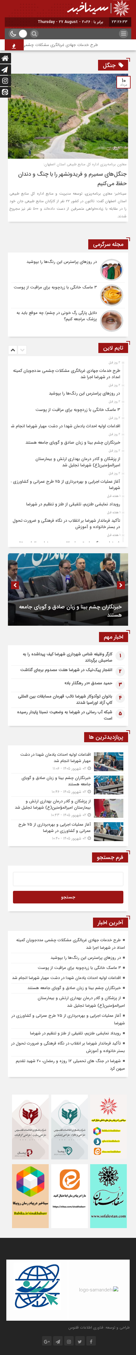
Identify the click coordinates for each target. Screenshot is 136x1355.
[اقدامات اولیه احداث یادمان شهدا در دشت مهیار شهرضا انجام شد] (68, 761)
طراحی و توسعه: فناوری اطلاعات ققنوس (99, 1327)
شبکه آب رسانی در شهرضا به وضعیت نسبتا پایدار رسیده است (64, 715)
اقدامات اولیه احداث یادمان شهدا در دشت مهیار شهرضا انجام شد (64, 426)
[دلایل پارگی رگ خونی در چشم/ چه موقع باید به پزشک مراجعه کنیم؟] (68, 320)
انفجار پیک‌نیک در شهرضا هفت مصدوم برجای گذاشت (66, 670)
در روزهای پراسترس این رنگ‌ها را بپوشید (84, 393)
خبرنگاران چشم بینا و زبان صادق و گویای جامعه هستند (72, 442)
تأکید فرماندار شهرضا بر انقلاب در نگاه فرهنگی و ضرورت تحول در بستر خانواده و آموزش (66, 523)
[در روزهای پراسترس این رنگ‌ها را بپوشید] (68, 269)
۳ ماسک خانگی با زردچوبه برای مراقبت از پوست (77, 410)
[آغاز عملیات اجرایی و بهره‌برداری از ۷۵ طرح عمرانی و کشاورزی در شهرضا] (68, 830)
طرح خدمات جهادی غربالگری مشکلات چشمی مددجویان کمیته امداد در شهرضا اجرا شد (66, 373)
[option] (67, 372)
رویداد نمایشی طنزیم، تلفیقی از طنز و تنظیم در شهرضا (73, 504)
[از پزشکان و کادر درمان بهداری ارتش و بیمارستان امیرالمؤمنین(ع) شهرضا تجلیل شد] (68, 808)
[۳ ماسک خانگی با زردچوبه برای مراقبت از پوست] (68, 295)
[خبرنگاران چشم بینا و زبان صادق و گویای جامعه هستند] (68, 784)
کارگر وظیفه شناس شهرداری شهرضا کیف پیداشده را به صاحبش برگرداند (67, 657)
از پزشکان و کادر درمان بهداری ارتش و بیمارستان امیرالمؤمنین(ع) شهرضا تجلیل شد (77, 462)
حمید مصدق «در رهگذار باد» (88, 683)
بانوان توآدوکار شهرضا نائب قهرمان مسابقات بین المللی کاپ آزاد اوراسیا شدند (65, 699)
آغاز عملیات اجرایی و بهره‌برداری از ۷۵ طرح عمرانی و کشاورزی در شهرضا (64, 484)
